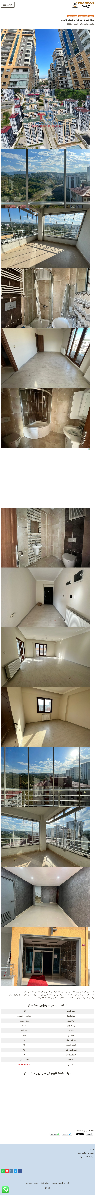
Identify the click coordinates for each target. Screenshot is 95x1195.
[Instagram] (11, 1171)
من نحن (91, 1149)
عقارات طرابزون (82, 16)
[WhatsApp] (3, 1171)
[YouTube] (7, 1171)
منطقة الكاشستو (72, 16)
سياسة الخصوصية (87, 1156)
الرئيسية (91, 16)
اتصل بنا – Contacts (86, 1153)
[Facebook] (20, 1171)
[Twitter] (15, 1171)
